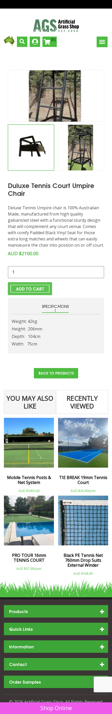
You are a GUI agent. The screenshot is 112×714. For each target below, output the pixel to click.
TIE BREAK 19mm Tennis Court (83, 480)
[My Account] (35, 42)
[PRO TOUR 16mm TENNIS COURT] (29, 523)
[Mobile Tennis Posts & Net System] (29, 445)
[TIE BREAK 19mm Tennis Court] (83, 445)
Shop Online (56, 708)
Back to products (56, 373)
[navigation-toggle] (102, 42)
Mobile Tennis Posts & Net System (29, 480)
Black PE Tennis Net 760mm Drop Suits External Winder (83, 560)
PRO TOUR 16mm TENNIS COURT (29, 558)
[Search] (22, 42)
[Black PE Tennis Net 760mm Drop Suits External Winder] (83, 523)
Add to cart (30, 288)
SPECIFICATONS (55, 306)
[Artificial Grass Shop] (56, 25)
